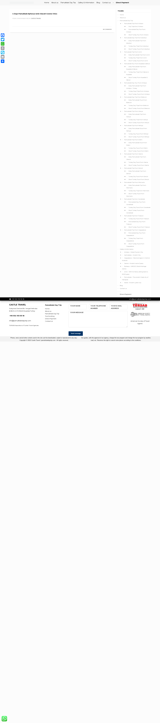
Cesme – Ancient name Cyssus (133, 263)
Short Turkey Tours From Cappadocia (135, 245)
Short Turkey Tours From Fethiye (139, 137)
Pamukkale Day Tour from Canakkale (135, 203)
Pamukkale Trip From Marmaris (134, 182)
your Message (76, 312)
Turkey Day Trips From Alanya (138, 119)
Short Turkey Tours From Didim (138, 151)
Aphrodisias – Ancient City (132, 255)
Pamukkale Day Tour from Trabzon (135, 223)
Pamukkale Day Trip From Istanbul (135, 38)
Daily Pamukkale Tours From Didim (136, 144)
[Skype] (2, 52)
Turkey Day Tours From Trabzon (139, 218)
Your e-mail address (116, 307)
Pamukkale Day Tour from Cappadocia (135, 234)
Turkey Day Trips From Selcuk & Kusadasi (137, 73)
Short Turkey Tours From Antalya (139, 94)
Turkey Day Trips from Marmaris (139, 190)
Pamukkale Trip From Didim (133, 139)
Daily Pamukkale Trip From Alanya (136, 115)
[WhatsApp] (2, 44)
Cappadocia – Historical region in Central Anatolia (136, 259)
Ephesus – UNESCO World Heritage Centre (134, 267)
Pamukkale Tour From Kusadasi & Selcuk (137, 63)
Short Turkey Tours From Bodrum (139, 108)
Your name (75, 306)
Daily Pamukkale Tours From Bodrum (136, 101)
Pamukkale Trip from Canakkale (134, 199)
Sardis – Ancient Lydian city (132, 282)
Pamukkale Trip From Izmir (133, 52)
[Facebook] (2, 35)
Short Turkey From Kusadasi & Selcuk (136, 79)
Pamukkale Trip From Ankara (133, 23)
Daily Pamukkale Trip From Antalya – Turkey (136, 87)
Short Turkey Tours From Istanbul (139, 49)
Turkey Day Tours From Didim (138, 148)
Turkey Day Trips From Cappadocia (134, 239)
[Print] (2, 48)
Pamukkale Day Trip (126, 20)
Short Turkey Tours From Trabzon (139, 227)
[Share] (2, 61)
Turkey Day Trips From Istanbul (138, 46)
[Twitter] (2, 39)
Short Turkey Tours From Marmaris (135, 195)
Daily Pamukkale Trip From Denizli (136, 172)
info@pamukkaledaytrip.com (140, 299)
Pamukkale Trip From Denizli (133, 168)
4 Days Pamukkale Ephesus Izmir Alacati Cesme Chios (34, 14)
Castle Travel (36, 18)
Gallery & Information (126, 249)
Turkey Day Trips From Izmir (138, 58)
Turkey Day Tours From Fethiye (138, 134)
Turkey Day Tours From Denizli (138, 176)
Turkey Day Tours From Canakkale (139, 207)
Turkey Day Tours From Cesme (138, 162)
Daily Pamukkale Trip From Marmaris (136, 186)
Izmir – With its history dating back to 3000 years (135, 273)
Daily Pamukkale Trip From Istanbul (136, 42)
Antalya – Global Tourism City (133, 252)
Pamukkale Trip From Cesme (133, 154)
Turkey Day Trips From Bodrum (139, 105)
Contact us (123, 288)
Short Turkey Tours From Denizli (139, 179)
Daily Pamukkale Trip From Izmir (139, 55)
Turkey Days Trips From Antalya (139, 91)
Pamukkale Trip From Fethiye (133, 125)
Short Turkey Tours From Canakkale (135, 212)
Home (122, 15)
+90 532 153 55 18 (17, 299)
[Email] (2, 57)
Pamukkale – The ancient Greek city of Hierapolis (135, 278)
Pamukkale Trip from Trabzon (133, 216)
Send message (76, 333)
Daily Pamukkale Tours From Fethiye (136, 130)
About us (123, 17)
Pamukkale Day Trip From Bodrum (135, 97)
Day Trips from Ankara (136, 26)
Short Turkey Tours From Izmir (138, 61)
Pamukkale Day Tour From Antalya (135, 83)
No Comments (107, 29)
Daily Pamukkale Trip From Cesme (136, 158)
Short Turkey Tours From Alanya (139, 122)
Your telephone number (98, 307)
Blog (121, 285)
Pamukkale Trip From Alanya (133, 111)
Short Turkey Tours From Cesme (139, 165)
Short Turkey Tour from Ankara (138, 35)
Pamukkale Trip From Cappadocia (135, 230)
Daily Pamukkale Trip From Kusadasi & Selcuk (136, 68)
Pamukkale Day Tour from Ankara (135, 31)
